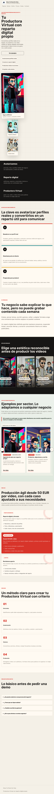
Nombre (8, 739)
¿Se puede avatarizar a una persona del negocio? (17, 697)
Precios (17, 6)
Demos (8, 6)
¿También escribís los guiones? (13, 708)
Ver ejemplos (12, 53)
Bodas (22, 6)
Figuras (4, 6)
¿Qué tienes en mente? (11, 765)
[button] (13, 450)
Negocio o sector (10, 758)
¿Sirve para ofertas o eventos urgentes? (15, 713)
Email (7, 745)
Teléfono (8, 752)
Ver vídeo (6, 470)
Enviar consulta (24, 777)
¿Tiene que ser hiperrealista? (12, 702)
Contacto (27, 6)
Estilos (13, 6)
